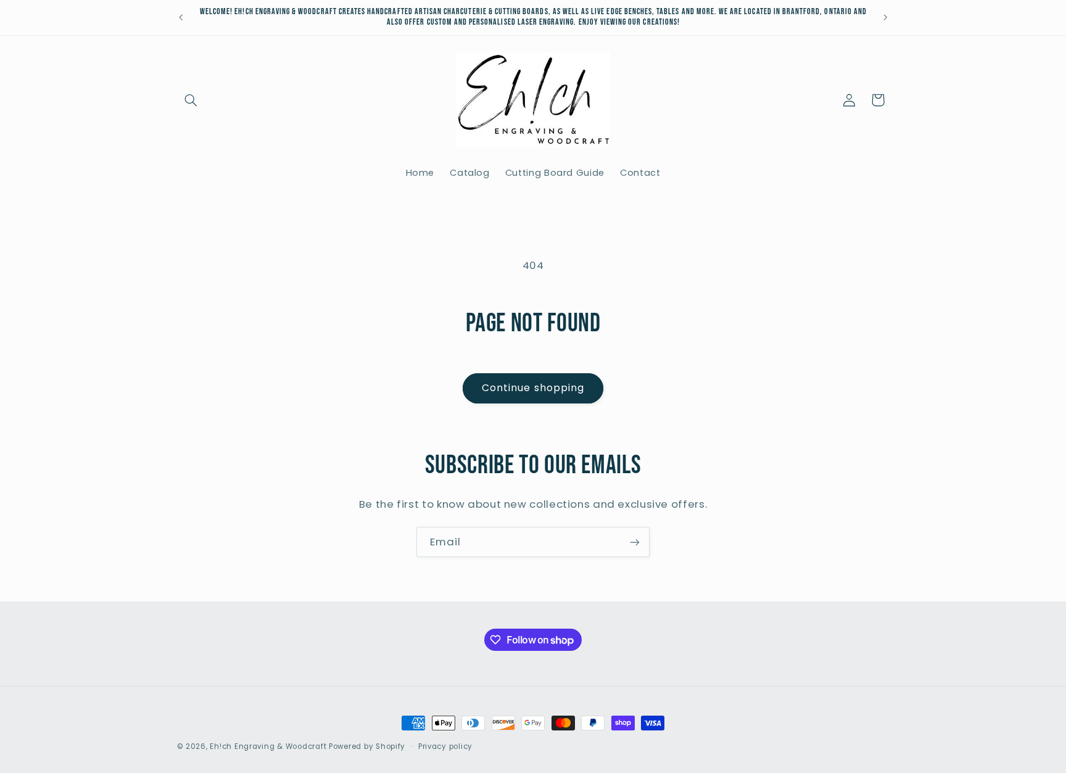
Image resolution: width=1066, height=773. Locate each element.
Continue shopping (533, 388)
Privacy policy (445, 746)
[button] (191, 100)
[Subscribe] (635, 542)
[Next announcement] (885, 17)
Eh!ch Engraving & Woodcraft (268, 746)
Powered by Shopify (367, 746)
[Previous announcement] (180, 17)
